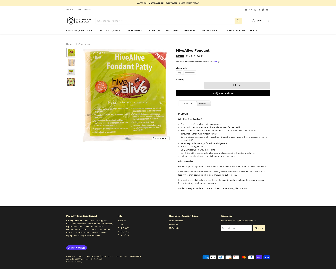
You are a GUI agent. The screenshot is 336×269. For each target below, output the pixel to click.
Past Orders (174, 224)
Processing (172, 31)
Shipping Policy (121, 256)
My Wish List (174, 228)
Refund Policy (135, 256)
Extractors (154, 31)
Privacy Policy (123, 231)
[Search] (238, 21)
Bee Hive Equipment (111, 31)
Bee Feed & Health (212, 31)
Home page (70, 256)
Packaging (190, 31)
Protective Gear (236, 31)
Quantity (180, 80)
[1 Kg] (179, 75)
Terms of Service (92, 256)
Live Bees (255, 31)
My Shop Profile (176, 220)
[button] (257, 20)
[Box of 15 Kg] (190, 75)
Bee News (87, 10)
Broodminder (135, 31)
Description (187, 103)
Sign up (259, 228)
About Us (69, 10)
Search (80, 256)
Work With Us (124, 228)
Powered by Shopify (74, 262)
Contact (78, 10)
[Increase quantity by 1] (199, 85)
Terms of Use (123, 235)
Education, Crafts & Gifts (80, 31)
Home (69, 44)
